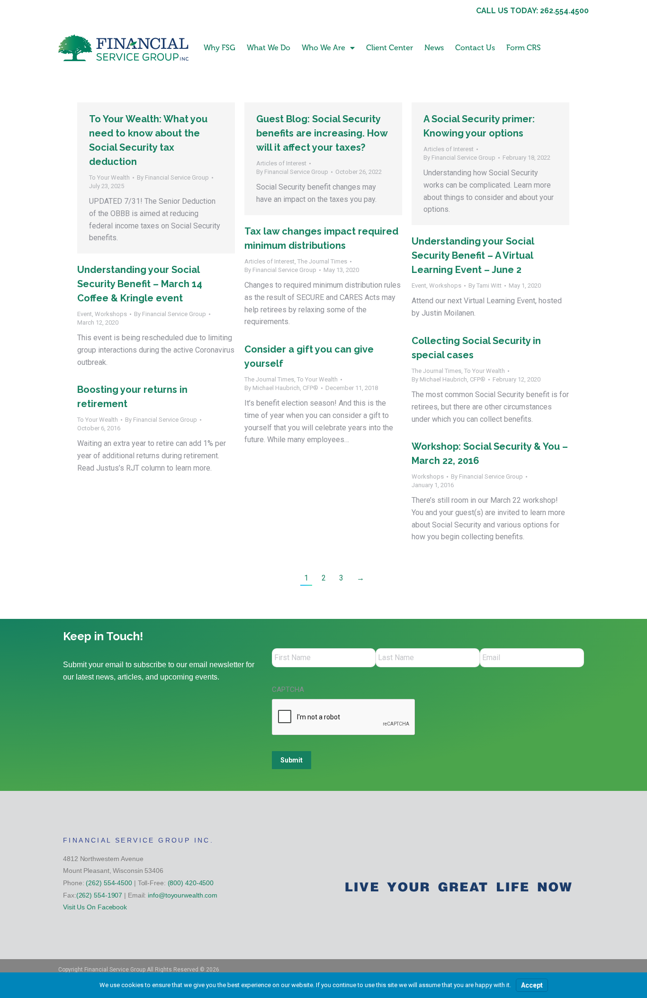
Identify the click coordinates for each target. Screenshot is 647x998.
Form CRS (523, 47)
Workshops (445, 285)
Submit (291, 760)
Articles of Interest (281, 163)
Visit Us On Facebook (95, 907)
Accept (532, 985)
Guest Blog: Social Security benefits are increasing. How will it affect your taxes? (321, 133)
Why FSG (219, 47)
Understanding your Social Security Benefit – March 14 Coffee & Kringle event (139, 284)
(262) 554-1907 (99, 895)
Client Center (389, 47)
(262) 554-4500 (109, 883)
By (173, 177)
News (434, 47)
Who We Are (323, 47)
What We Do (268, 47)
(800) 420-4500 (191, 883)
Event (419, 285)
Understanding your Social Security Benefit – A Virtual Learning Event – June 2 (473, 255)
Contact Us (475, 47)
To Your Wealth (109, 177)
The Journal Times (322, 261)
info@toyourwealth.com (182, 895)
